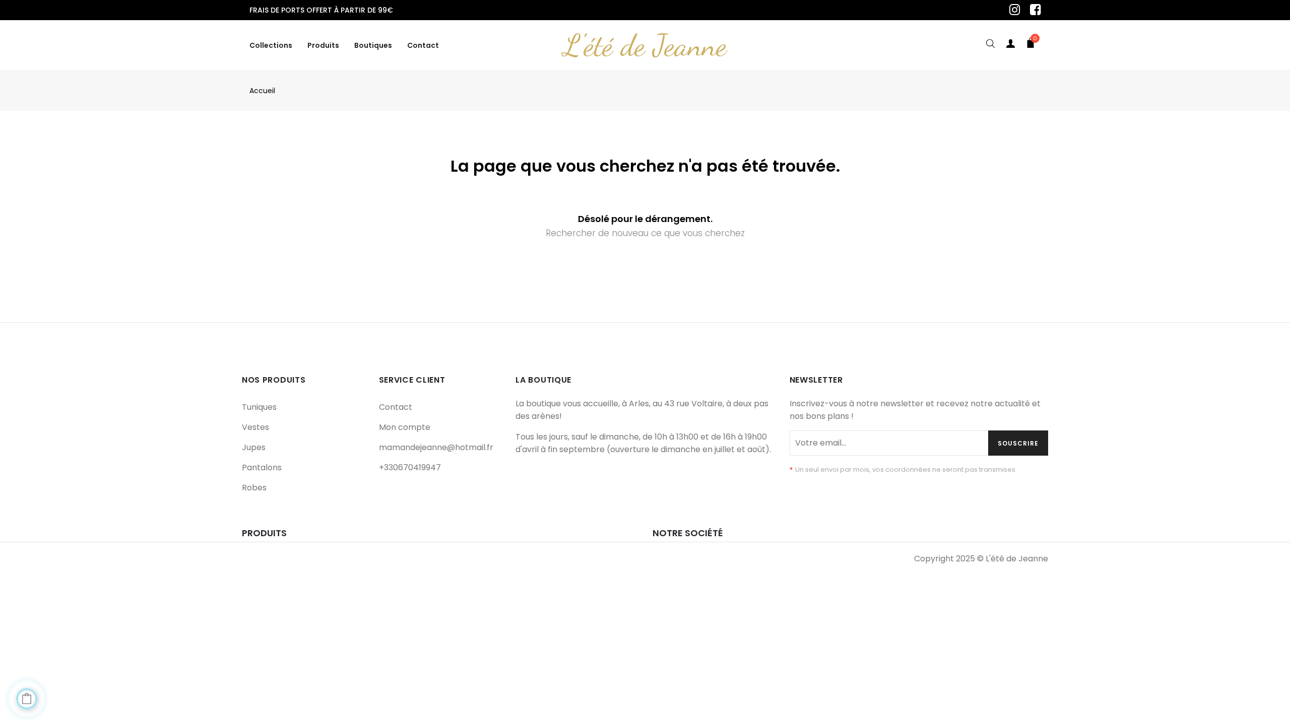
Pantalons (262, 467)
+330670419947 (410, 467)
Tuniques (259, 407)
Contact (395, 407)
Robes (254, 487)
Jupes (254, 447)
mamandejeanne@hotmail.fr (436, 447)
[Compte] (1010, 45)
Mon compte (404, 427)
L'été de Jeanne (645, 45)
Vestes (255, 427)
